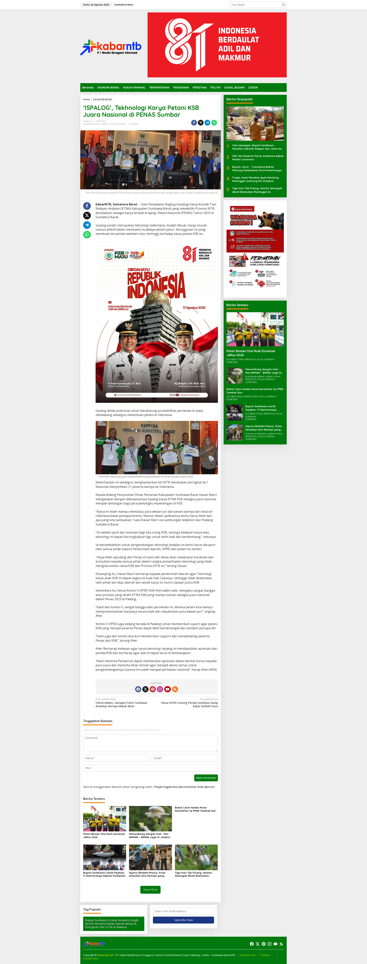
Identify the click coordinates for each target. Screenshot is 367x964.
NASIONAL (121, 124)
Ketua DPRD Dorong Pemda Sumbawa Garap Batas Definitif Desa (189, 702)
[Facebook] (138, 689)
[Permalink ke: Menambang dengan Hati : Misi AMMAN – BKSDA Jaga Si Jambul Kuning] (150, 818)
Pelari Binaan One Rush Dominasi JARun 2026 (104, 835)
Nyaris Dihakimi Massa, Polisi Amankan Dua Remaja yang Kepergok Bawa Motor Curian (148, 874)
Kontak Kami (91, 958)
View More (150, 889)
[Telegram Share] (207, 123)
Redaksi (265, 955)
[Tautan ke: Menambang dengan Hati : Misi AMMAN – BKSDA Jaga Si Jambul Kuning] (235, 375)
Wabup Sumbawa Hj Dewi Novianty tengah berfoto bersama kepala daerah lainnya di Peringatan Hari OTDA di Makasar (111, 923)
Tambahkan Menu (123, 4)
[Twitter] (145, 689)
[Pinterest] (153, 689)
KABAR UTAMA (108, 124)
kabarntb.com (106, 955)
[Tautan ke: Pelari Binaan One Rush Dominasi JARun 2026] (255, 329)
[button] (283, 5)
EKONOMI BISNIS (91, 124)
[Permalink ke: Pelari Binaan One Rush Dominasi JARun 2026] (104, 818)
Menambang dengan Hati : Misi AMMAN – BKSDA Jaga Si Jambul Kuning (149, 835)
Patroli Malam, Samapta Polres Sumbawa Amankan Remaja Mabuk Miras (121, 702)
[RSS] (175, 689)
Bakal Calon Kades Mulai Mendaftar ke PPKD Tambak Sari (195, 809)
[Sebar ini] (194, 123)
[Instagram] (160, 689)
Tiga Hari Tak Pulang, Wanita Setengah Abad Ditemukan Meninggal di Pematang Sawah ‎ (195, 874)
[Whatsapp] (214, 123)
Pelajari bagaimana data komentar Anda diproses (184, 787)
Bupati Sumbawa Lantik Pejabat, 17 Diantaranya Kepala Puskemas (104, 874)
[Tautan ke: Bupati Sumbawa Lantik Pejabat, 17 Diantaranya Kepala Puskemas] (235, 412)
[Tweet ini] (201, 123)
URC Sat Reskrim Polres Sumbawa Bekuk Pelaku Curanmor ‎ (257, 157)
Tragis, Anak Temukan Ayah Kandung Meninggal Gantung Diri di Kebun (255, 179)
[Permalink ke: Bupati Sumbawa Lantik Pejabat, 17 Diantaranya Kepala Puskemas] (104, 857)
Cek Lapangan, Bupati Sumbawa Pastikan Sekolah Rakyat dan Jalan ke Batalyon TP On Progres (256, 147)
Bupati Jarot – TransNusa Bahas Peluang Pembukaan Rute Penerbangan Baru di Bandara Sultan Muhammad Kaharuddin (257, 168)
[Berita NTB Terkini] (110, 46)
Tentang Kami (248, 955)
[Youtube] (167, 689)
